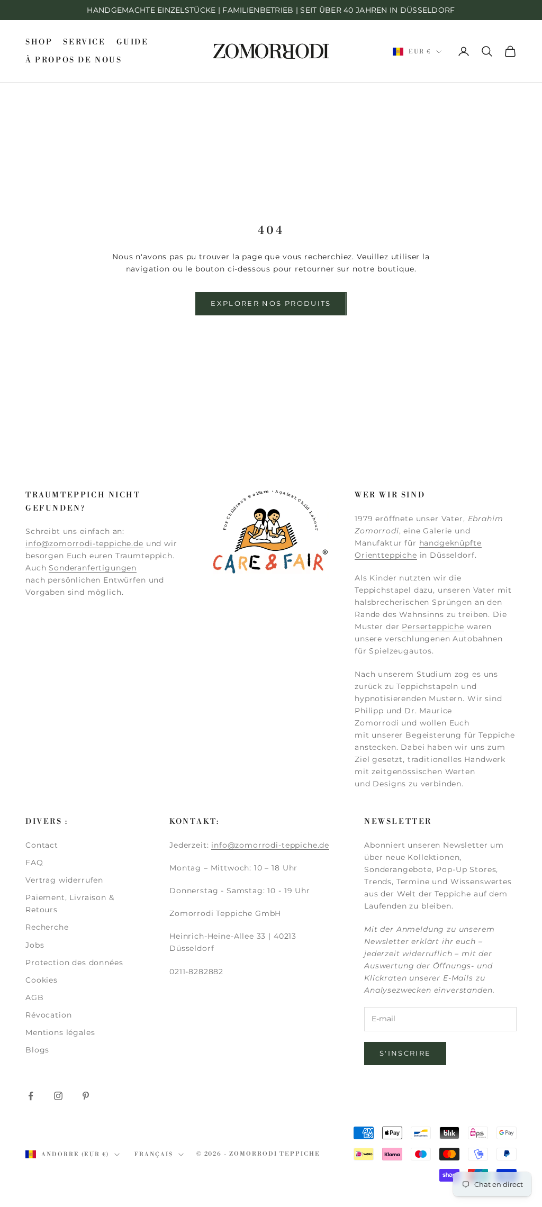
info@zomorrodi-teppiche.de (84, 543)
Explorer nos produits (271, 303)
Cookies (41, 980)
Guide (132, 42)
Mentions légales (60, 1032)
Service (84, 42)
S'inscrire (405, 1053)
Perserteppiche (433, 626)
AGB (34, 997)
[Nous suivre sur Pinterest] (85, 1096)
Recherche (47, 927)
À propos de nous (73, 60)
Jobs (34, 945)
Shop (38, 42)
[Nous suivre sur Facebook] (30, 1096)
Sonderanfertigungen (93, 568)
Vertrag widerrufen (64, 880)
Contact (41, 845)
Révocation (48, 1015)
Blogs (37, 1050)
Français (153, 1154)
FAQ (34, 862)
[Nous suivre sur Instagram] (58, 1096)
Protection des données (74, 962)
